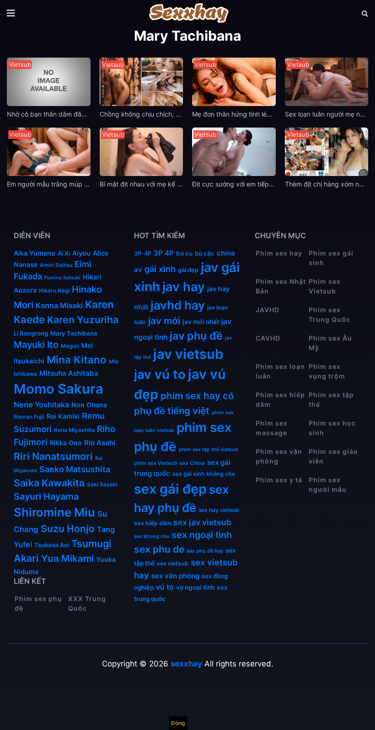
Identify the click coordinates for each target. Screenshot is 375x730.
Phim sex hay (279, 253)
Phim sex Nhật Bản (281, 286)
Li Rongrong (31, 333)
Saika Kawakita (49, 483)
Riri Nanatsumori (53, 456)
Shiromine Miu (54, 512)
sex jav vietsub (202, 522)
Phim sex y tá (279, 480)
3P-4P (142, 253)
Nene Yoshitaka (41, 404)
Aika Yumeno (34, 253)
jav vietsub (188, 354)
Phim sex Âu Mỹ (330, 343)
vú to (165, 587)
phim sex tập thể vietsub (208, 450)
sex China (192, 463)
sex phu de (159, 549)
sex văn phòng (175, 575)
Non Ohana (89, 405)
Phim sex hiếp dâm (280, 399)
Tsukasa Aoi (51, 545)
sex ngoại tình (201, 534)
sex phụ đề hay (205, 551)
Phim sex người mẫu (328, 484)
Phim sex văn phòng (279, 456)
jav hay (183, 286)
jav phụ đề (196, 335)
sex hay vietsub (218, 510)
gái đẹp (188, 269)
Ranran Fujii (29, 417)
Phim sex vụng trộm (327, 371)
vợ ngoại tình (195, 587)
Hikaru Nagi (54, 291)
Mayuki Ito (36, 344)
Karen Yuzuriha (82, 319)
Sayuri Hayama (46, 496)
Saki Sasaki (102, 484)
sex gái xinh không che (203, 473)
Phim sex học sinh (332, 428)
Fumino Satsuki (62, 278)
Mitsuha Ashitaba (68, 373)
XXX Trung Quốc (87, 603)
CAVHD (268, 338)
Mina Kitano (77, 359)
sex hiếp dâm (152, 523)
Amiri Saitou (56, 265)
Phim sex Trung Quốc (329, 314)
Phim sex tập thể (331, 399)
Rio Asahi (99, 442)
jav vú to (160, 374)
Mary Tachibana (73, 333)
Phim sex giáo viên (333, 456)
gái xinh (160, 269)
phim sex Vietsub (155, 463)
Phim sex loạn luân (280, 371)
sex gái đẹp (170, 489)
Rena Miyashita (74, 430)
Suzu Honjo (68, 528)
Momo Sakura (58, 389)
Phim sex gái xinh (331, 257)
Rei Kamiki (63, 416)
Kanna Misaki (59, 305)
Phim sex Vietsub (325, 286)
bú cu (184, 253)
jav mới (164, 320)
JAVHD (267, 310)
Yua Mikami (67, 558)
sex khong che (151, 536)
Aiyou (81, 253)
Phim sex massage (272, 428)
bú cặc (204, 253)
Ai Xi (64, 253)
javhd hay (177, 305)
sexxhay (186, 663)
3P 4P (164, 253)
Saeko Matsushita (74, 469)
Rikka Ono (66, 443)
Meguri (70, 346)
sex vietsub (172, 563)
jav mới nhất (200, 321)
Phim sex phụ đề (38, 603)
